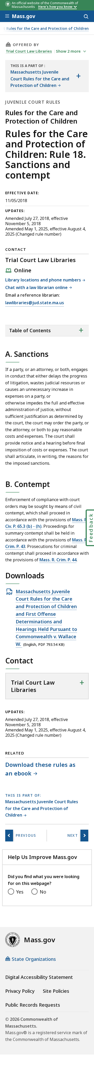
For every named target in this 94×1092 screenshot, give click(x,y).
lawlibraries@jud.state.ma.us (34, 303)
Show (68, 51)
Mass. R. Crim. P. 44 (58, 560)
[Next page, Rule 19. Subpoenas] (84, 835)
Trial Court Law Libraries (29, 51)
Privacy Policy (19, 991)
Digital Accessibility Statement (39, 977)
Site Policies (56, 991)
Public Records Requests (32, 1005)
